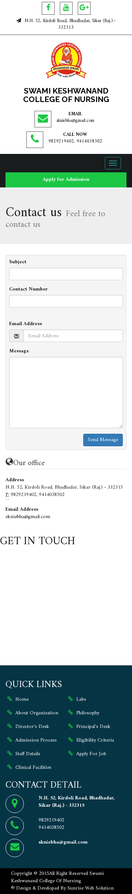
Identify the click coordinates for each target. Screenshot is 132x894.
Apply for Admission (66, 179)
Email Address (25, 324)
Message (19, 351)
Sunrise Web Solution (90, 888)
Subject (17, 262)
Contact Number (28, 289)
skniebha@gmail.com (75, 121)
